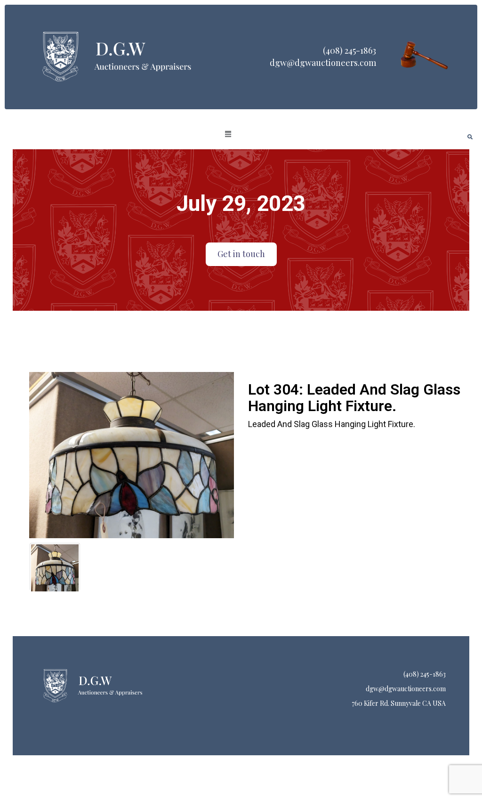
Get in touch (241, 253)
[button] (228, 134)
